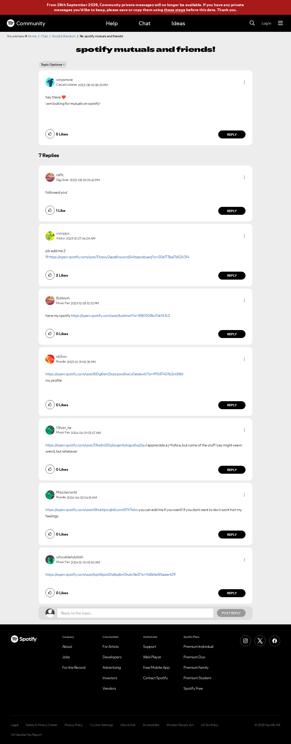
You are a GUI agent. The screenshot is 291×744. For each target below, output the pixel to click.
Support (149, 646)
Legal (14, 725)
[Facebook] (274, 640)
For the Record (73, 667)
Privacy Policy (74, 725)
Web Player (152, 656)
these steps (174, 9)
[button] (244, 82)
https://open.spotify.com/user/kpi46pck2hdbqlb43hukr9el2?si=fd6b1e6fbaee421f (110, 574)
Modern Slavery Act (180, 725)
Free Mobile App (156, 667)
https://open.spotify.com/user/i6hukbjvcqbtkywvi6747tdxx (91, 509)
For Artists (111, 646)
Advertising (112, 667)
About (67, 646)
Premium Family (196, 667)
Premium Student (197, 677)
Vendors (109, 688)
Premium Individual (198, 646)
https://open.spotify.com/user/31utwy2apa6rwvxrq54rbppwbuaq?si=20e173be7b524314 (118, 256)
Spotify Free (193, 688)
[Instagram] (245, 640)
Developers (112, 656)
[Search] (252, 23)
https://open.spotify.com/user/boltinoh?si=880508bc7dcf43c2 (120, 315)
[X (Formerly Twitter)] (260, 640)
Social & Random (63, 36)
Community (30, 23)
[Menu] (280, 23)
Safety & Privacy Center (42, 725)
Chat (145, 23)
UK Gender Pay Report (26, 735)
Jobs (66, 656)
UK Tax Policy (209, 725)
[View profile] (50, 81)
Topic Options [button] (51, 64)
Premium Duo (194, 656)
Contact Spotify (155, 677)
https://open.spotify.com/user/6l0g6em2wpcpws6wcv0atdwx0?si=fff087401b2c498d (114, 373)
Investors (110, 677)
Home (32, 36)
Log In (266, 23)
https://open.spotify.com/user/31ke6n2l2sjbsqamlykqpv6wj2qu (95, 445)
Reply (232, 134)
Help (112, 23)
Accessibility (151, 725)
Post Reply (231, 613)
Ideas (178, 23)
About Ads (127, 725)
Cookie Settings (101, 725)
